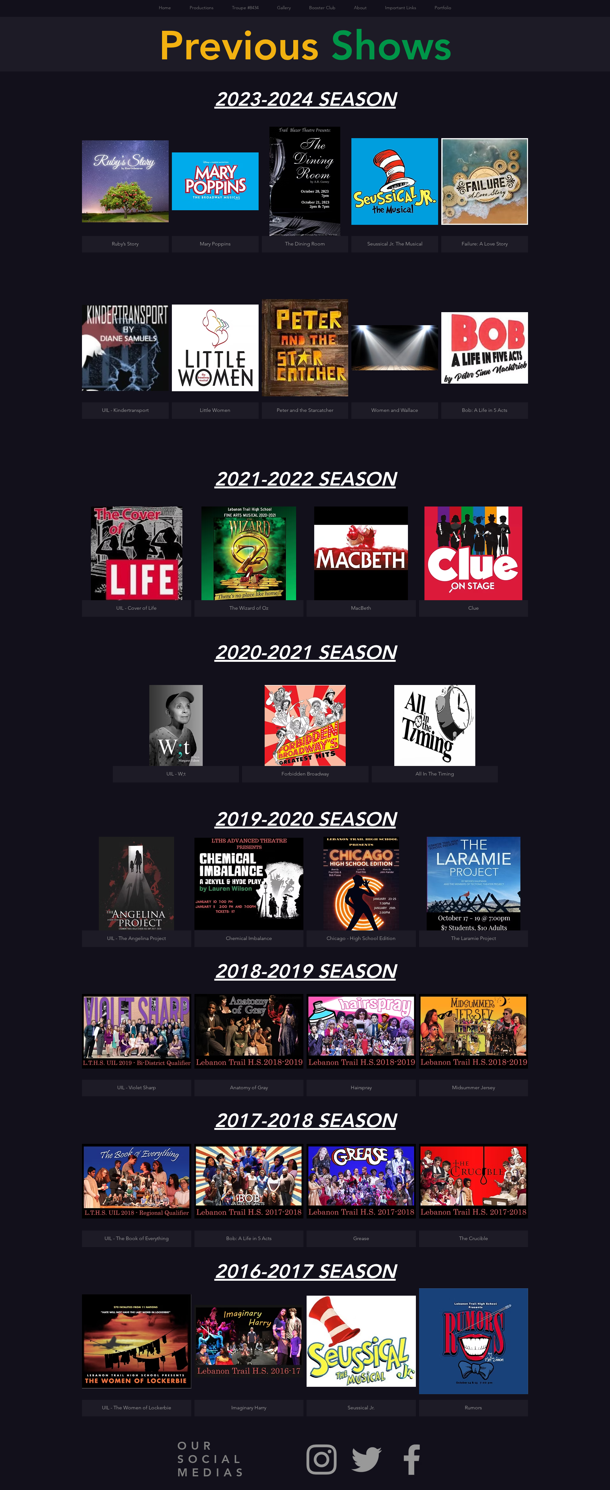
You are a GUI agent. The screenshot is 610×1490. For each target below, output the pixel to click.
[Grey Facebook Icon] (411, 1459)
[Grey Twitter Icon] (366, 1459)
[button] (125, 189)
